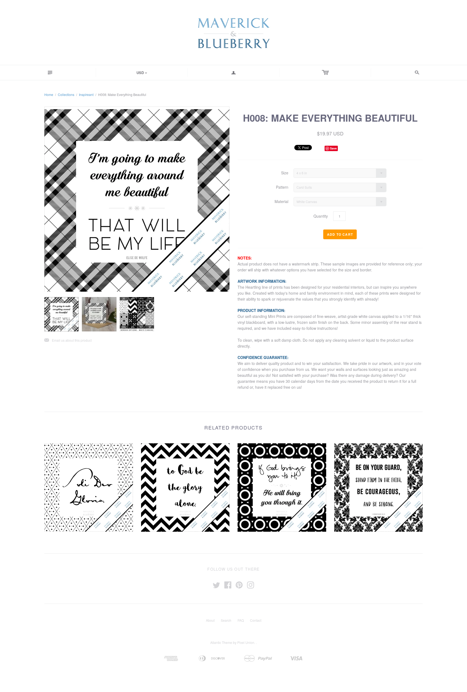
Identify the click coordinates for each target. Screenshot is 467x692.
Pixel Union (245, 642)
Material (281, 201)
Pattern (282, 187)
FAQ (241, 620)
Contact (255, 620)
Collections (66, 94)
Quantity (320, 216)
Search (226, 620)
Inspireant (86, 94)
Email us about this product (68, 340)
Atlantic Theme (221, 642)
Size (284, 172)
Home (48, 94)
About (210, 620)
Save (333, 148)
